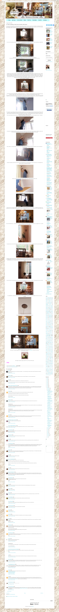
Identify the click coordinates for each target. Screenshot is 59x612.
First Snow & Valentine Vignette (51, 268)
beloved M (48, 292)
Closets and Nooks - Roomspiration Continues (49, 426)
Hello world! (48, 196)
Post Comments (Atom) (12, 594)
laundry (46, 334)
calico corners (49, 302)
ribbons (51, 355)
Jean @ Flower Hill (10, 501)
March (48, 433)
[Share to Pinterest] (19, 365)
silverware (47, 358)
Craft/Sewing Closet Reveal (51, 47)
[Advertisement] (49, 85)
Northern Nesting (49, 260)
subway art (48, 361)
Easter (46, 315)
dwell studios (50, 314)
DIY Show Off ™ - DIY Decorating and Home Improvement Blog (49, 168)
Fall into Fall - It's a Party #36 (49, 405)
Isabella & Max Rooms (49, 291)
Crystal (9, 518)
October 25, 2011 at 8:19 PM (11, 494)
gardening (51, 322)
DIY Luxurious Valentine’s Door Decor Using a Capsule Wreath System (49, 184)
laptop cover (50, 333)
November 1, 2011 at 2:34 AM (11, 541)
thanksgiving (51, 363)
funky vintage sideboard (51, 282)
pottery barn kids (48, 349)
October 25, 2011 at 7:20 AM (11, 373)
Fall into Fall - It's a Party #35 (49, 412)
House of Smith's (49, 225)
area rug (52, 297)
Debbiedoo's (48, 160)
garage (48, 322)
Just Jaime (9, 488)
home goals (30, 350)
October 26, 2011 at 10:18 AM (11, 503)
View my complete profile (49, 70)
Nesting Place (48, 164)
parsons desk (49, 344)
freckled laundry (49, 286)
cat (52, 302)
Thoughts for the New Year (51, 227)
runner (52, 356)
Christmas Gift (47, 306)
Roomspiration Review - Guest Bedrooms (49, 400)
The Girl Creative (49, 175)
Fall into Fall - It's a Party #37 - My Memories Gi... (49, 396)
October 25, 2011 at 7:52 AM (11, 383)
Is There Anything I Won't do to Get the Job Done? (49, 399)
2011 (47, 387)
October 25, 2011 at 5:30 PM (11, 465)
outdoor (47, 342)
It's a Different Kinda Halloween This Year (50, 391)
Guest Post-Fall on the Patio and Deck (49, 420)
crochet (49, 309)
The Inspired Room (49, 154)
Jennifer (9, 538)
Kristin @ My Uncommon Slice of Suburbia (13, 549)
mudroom (50, 340)
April (47, 432)
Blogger (33, 606)
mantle (49, 337)
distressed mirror (49, 313)
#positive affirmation (48, 297)
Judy (8, 484)
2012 (47, 386)
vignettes (47, 370)
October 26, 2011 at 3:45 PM (11, 507)
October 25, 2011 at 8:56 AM (11, 401)
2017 (47, 381)
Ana (8, 576)
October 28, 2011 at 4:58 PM (11, 530)
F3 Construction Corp (11, 586)
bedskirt (50, 299)
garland (46, 323)
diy (52, 313)
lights (48, 334)
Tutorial (47, 366)
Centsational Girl (49, 195)
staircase (47, 360)
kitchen (50, 330)
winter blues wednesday (49, 373)
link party (48, 335)
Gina (8, 379)
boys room (50, 301)
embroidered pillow (50, 315)
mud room (47, 340)
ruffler (50, 356)
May (47, 431)
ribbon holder (48, 355)
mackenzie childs (47, 336)
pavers (47, 345)
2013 (47, 385)
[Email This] (16, 365)
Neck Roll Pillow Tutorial (51, 43)
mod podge (47, 339)
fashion (46, 318)
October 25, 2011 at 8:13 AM (11, 397)
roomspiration (47, 356)
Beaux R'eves (48, 272)
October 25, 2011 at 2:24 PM (11, 452)
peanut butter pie (51, 345)
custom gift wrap (50, 310)
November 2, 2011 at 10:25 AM (11, 552)
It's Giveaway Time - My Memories (50, 402)
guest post (47, 326)
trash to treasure (50, 365)
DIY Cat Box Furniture (49, 173)
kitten (51, 331)
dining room (48, 312)
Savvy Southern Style (49, 207)
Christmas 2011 (47, 305)
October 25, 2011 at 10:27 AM (11, 423)
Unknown (9, 391)
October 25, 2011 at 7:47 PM (11, 490)
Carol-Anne (9, 375)
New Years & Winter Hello (51, 218)
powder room (50, 350)
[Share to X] (18, 365)
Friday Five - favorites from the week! (51, 256)
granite (46, 325)
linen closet (51, 334)
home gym (50, 328)
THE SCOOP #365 (49, 223)
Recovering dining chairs (49, 352)
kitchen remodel (47, 331)
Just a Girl (48, 213)
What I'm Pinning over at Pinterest (49, 407)
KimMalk (9, 492)
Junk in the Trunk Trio (10, 505)
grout (51, 325)
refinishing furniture (48, 353)
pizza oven (50, 347)
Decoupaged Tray (49, 415)
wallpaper (48, 371)
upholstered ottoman (48, 369)
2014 (47, 384)
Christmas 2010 (48, 304)
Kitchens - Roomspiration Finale (49, 419)
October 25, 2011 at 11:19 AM (11, 427)
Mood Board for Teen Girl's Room (49, 404)
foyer (51, 320)
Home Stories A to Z (49, 182)
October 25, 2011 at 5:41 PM (11, 475)
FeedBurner (50, 61)
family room (50, 317)
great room (49, 325)
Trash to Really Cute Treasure (49, 423)
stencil (49, 360)
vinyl (52, 370)
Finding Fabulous (49, 254)
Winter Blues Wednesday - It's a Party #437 (51, 39)
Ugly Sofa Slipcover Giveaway (49, 393)
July (47, 429)
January (48, 435)
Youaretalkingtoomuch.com (11, 564)
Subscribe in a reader (48, 135)
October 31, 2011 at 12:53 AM (11, 536)
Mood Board (50, 339)
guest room (51, 326)
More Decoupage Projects (49, 414)
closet (49, 307)
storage (52, 360)
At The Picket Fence (10, 443)
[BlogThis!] (17, 365)
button (46, 302)
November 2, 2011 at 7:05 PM (11, 567)
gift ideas (49, 323)
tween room (50, 366)
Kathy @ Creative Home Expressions (12, 385)
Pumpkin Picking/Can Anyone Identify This (49, 408)
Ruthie (9, 370)
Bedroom (48, 299)
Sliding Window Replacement (11, 571)
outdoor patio (51, 342)
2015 (47, 383)
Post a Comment (9, 591)
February (48, 434)
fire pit (51, 318)
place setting (47, 348)
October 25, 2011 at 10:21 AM (11, 417)
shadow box (47, 357)
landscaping (47, 333)
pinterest (47, 347)
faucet (49, 318)
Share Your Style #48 (51, 262)
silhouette (51, 357)
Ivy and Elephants (10, 477)
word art (46, 374)
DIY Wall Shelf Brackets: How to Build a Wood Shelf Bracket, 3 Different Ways (49, 199)
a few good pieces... (49, 280)
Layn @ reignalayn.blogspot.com (12, 425)
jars (48, 330)
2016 (47, 382)
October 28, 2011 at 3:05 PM (11, 522)
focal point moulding (48, 320)
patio (52, 344)
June (48, 430)
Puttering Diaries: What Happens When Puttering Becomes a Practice (49, 156)
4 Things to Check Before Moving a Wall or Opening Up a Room (49, 162)
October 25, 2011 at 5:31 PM (11, 469)
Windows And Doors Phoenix (11, 572)
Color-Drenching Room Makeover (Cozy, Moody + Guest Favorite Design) (49, 170)
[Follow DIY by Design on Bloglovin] (49, 106)
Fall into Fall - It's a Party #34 (49, 422)
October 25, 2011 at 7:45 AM (11, 377)
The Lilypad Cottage (49, 192)
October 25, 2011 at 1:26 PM (11, 432)
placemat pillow (51, 348)
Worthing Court (48, 143)
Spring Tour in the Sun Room (51, 209)
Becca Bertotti (10, 559)
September (48, 427)
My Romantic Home (49, 234)
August (48, 428)
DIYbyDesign (48, 69)
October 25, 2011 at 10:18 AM (11, 412)
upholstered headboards (48, 368)
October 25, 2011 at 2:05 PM (11, 447)
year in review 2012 (50, 374)
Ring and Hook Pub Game (51, 35)
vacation (52, 369)
